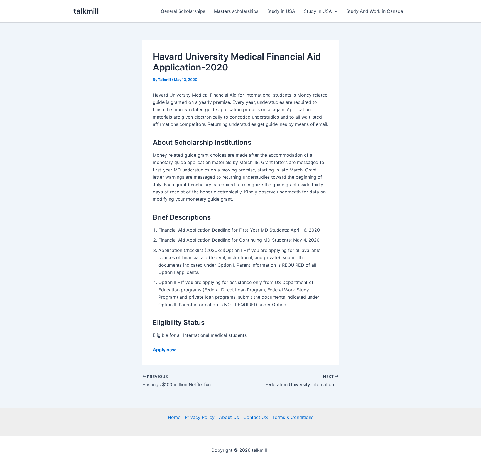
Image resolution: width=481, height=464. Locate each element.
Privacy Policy (200, 417)
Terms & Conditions (292, 417)
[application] (334, 11)
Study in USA (281, 11)
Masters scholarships (236, 11)
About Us (229, 417)
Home (174, 417)
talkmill (86, 11)
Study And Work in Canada (374, 11)
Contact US (255, 417)
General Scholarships (183, 11)
